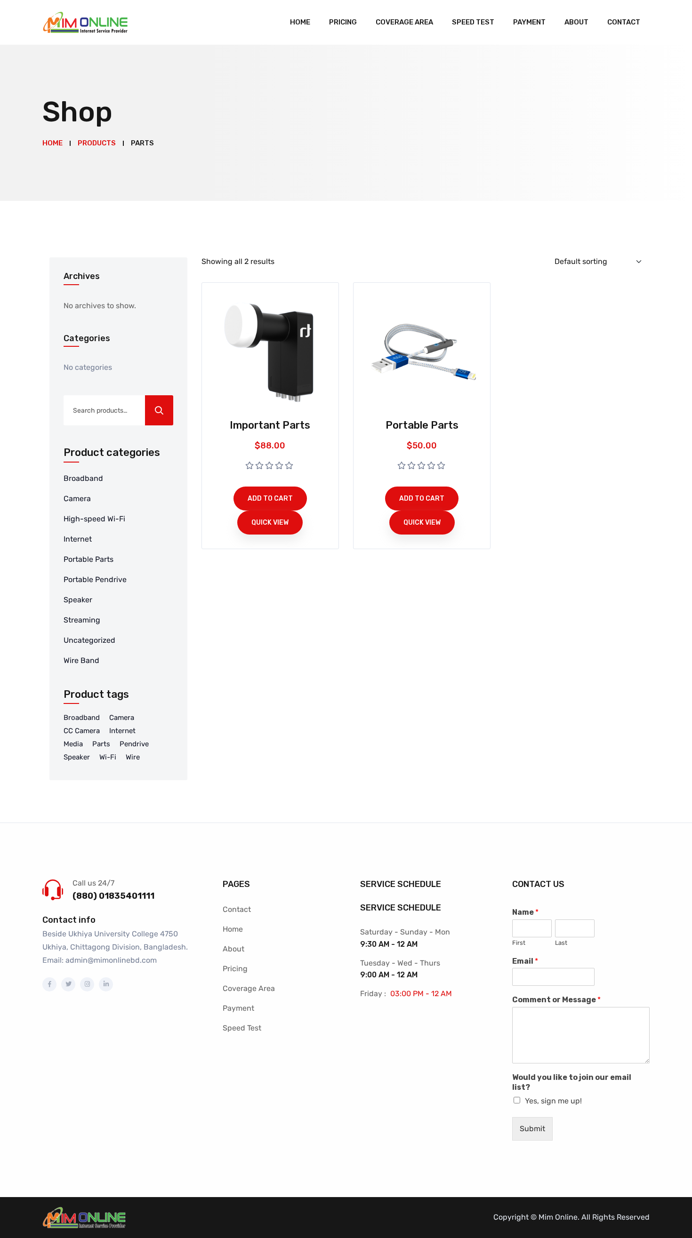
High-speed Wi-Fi (94, 518)
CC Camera (82, 731)
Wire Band (81, 660)
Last (561, 942)
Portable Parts (88, 559)
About (576, 22)
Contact (623, 22)
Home (300, 22)
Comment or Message (556, 999)
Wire (133, 757)
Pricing (343, 22)
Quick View (270, 523)
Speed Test (473, 22)
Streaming (82, 619)
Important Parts (270, 425)
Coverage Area (404, 22)
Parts (101, 744)
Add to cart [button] (270, 499)
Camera (77, 498)
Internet (78, 539)
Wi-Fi (107, 757)
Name (525, 912)
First (518, 942)
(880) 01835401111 (113, 896)
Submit (532, 1128)
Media (73, 744)
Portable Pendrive (95, 579)
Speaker (78, 599)
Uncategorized (89, 640)
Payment (529, 22)
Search (159, 410)
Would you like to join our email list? (571, 1082)
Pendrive (134, 744)
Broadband (83, 478)
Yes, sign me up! (553, 1100)
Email (525, 961)
